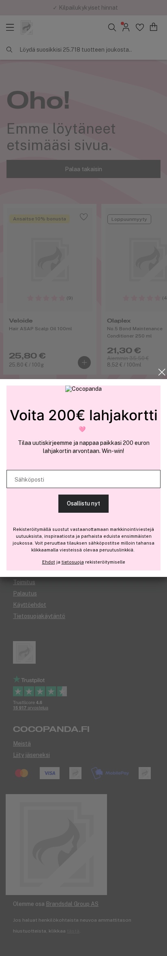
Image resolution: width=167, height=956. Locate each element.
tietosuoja (73, 562)
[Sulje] (162, 372)
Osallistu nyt (83, 503)
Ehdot (48, 562)
